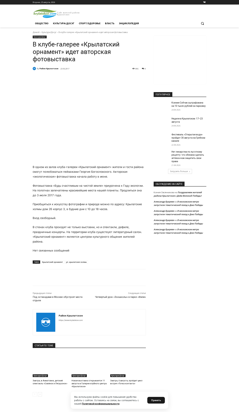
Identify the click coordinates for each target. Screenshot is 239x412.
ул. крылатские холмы (76, 262)
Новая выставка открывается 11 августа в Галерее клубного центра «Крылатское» (89, 383)
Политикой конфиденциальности (100, 403)
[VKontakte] (204, 2)
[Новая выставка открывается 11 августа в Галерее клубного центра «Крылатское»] (89, 364)
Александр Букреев (164, 201)
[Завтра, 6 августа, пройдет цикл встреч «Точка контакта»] (128, 364)
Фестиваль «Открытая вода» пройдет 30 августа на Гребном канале (188, 137)
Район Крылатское (49, 68)
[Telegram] (70, 77)
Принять (156, 400)
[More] (92, 77)
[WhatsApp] (77, 77)
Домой (36, 32)
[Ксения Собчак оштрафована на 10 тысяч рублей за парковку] (161, 106)
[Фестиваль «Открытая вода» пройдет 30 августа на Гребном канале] (161, 138)
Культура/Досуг (49, 32)
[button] (202, 23)
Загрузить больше (179, 171)
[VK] (62, 77)
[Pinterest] (85, 77)
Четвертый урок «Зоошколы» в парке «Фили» (120, 297)
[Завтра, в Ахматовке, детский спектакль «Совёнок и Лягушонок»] (50, 364)
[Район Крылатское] (35, 68)
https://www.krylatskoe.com (71, 320)
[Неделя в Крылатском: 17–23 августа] (161, 122)
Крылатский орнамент (52, 262)
